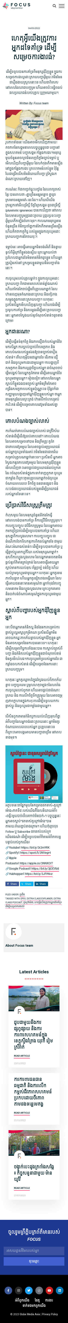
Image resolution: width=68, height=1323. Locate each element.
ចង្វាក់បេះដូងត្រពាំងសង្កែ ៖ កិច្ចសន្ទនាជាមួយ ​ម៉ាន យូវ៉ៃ (34, 1173)
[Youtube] (49, 1290)
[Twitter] (29, 1290)
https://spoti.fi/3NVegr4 (35, 852)
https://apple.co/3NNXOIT (36, 863)
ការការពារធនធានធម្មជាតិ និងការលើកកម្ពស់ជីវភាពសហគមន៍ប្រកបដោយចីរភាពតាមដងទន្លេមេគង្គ (33, 1092)
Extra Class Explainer (40, 899)
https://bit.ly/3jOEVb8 (45, 868)
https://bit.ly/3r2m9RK (35, 847)
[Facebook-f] (8, 1290)
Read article (22, 1056)
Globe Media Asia (30, 1314)
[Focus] (16, 7)
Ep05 (23, 899)
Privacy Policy (50, 1314)
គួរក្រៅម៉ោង (28, 902)
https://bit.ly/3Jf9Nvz (39, 874)
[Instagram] (18, 1290)
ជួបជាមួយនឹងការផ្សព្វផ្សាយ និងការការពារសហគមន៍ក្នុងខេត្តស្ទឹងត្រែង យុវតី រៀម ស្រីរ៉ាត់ (33, 1035)
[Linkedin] (59, 1290)
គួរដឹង (22, 895)
